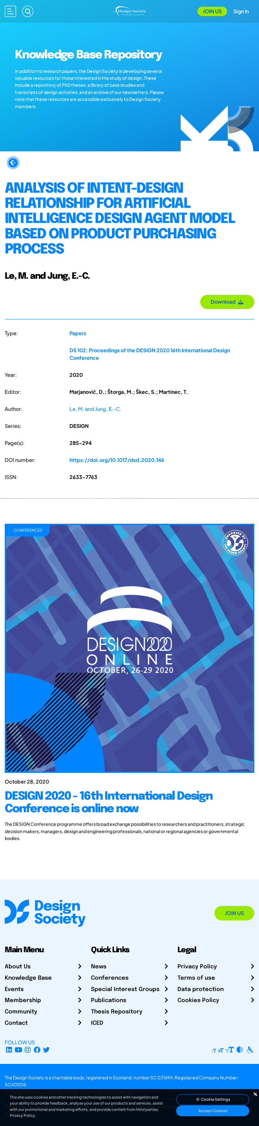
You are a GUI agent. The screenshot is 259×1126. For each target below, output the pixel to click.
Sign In (241, 11)
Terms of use (196, 978)
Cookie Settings (215, 1099)
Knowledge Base (28, 978)
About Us (18, 967)
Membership (23, 1000)
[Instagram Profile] (27, 1050)
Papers (77, 333)
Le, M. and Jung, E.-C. (95, 408)
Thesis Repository (116, 1012)
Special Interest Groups (125, 989)
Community (21, 1012)
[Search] (27, 11)
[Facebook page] (37, 1050)
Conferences (110, 978)
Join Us (212, 11)
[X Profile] (46, 1050)
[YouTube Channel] (18, 1050)
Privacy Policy (197, 967)
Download (224, 301)
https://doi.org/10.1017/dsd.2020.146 (116, 460)
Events (14, 989)
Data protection (201, 989)
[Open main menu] (10, 11)
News (98, 967)
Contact (16, 1023)
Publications (108, 1000)
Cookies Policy (198, 1000)
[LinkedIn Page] (9, 1050)
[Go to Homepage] (130, 10)
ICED (97, 1023)
